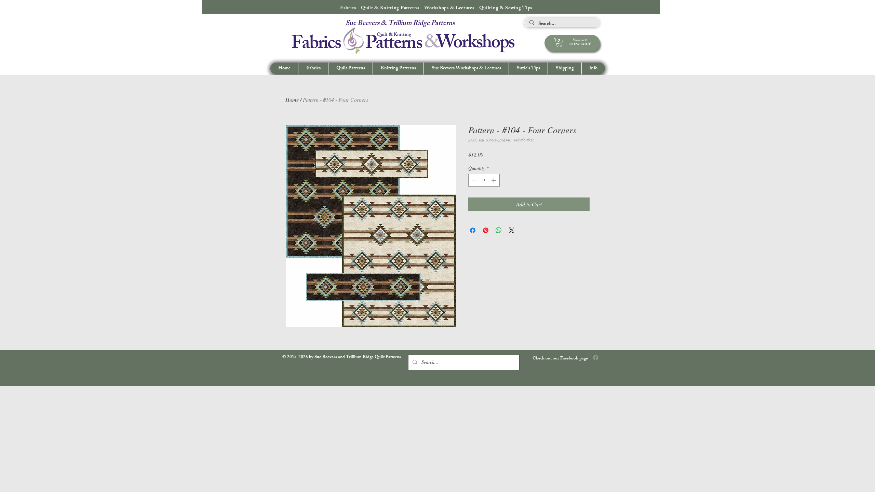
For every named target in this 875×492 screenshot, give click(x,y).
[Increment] (494, 180)
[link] (559, 42)
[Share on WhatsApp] (499, 230)
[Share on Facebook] (473, 230)
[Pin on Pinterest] (486, 230)
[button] (593, 68)
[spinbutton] (484, 180)
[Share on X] (512, 230)
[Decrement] (473, 180)
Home (292, 99)
